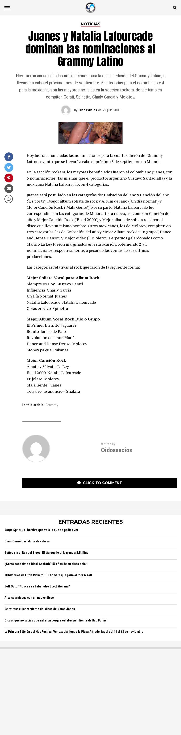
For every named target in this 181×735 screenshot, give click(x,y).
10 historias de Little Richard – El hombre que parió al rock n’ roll (48, 575)
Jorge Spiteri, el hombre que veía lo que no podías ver (41, 530)
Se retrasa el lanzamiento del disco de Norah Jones (39, 609)
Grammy (51, 405)
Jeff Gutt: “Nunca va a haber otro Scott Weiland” (37, 586)
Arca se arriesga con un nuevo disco (29, 598)
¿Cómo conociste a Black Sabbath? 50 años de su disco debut (46, 564)
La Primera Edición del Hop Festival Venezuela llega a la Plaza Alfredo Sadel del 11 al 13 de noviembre (73, 632)
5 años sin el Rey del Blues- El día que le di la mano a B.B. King (46, 553)
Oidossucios (88, 110)
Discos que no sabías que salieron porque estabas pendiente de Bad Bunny (55, 620)
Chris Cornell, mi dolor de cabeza (27, 541)
